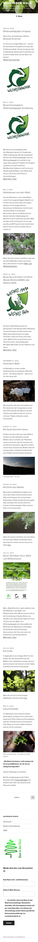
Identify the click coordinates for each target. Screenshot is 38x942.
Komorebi (8, 651)
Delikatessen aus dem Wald (16, 192)
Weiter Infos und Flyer (11, 60)
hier (25, 698)
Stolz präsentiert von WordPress (14, 937)
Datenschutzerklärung (11, 826)
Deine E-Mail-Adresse (11, 890)
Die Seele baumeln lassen (15, 429)
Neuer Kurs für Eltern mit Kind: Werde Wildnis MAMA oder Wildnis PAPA (18, 280)
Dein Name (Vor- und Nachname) (15, 880)
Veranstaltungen (21, 780)
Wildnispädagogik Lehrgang (17, 31)
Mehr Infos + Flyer (10, 179)
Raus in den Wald (17, 3)
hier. (9, 545)
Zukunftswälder (10, 709)
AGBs (5, 830)
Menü (20, 16)
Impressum (7, 822)
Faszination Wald (11, 363)
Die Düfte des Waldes (13, 487)
